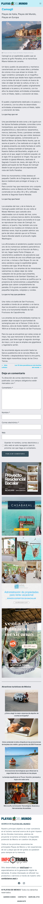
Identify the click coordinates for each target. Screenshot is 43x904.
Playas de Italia (9, 14)
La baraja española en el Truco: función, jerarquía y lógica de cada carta (21, 778)
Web (3, 433)
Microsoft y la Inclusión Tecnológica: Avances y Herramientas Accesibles (21, 807)
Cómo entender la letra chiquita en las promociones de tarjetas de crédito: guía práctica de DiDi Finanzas (21, 743)
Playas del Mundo (27, 14)
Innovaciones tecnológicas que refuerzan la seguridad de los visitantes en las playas (21, 772)
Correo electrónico (10, 422)
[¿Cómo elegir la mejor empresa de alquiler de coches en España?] (21, 701)
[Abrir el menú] (40, 3)
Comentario (7, 388)
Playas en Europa (10, 17)
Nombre (6, 412)
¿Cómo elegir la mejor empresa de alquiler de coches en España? (21, 714)
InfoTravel (24, 867)
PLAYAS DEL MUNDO (21, 824)
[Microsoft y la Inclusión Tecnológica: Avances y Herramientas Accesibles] (21, 793)
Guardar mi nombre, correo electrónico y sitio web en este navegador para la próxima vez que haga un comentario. (21, 445)
